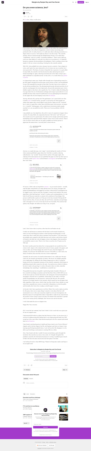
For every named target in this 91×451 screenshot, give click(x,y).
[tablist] (28, 378)
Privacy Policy (54, 431)
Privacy (43, 442)
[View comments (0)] (28, 16)
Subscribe (80, 2)
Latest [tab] (27, 394)
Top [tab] (24, 394)
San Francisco (30, 321)
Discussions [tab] (32, 394)
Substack (39, 448)
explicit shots (35, 158)
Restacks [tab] (31, 378)
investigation (52, 158)
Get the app (51, 445)
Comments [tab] (26, 378)
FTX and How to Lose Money (31, 406)
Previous (28, 369)
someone (46, 187)
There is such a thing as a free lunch (30, 399)
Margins (27, 12)
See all (25, 423)
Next (64, 369)
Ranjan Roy (30, 400)
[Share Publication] (76, 2)
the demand (52, 95)
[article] (45, 400)
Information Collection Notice (45, 431)
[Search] (73, 2)
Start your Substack (42, 445)
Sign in (87, 2)
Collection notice (52, 442)
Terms (47, 442)
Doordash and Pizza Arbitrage (31, 397)
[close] (57, 408)
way (50, 48)
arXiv (29, 100)
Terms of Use (51, 430)
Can (26, 20)
